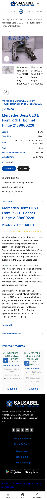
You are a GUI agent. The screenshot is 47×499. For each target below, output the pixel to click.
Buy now (23, 168)
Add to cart (9, 168)
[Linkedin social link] (19, 191)
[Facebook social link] (9, 191)
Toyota (38, 11)
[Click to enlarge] (6, 59)
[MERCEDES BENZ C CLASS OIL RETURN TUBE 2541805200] (33, 359)
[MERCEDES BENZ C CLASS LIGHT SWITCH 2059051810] (12, 357)
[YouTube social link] (27, 430)
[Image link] (22, 403)
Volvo (12, 11)
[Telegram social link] (22, 191)
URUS (30, 11)
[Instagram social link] (22, 430)
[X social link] (12, 191)
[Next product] (9, 31)
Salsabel (8, 265)
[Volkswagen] (21, 11)
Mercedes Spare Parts (22, 182)
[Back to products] (6, 31)
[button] (5, 360)
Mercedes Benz (16, 187)
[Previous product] (3, 31)
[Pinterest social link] (16, 191)
